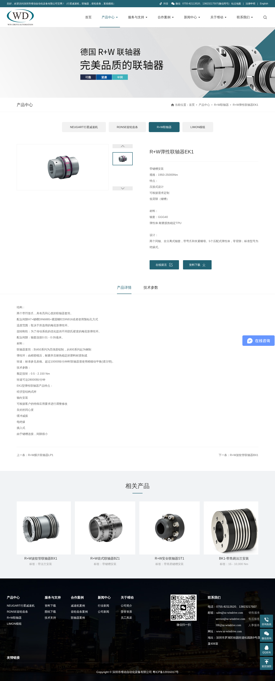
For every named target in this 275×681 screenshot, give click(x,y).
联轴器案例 (78, 617)
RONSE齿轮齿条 (127, 127)
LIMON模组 (197, 127)
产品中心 (108, 17)
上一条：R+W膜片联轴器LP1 (35, 455)
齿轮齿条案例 (79, 611)
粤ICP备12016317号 (166, 672)
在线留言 (161, 264)
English (264, 3)
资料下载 (50, 605)
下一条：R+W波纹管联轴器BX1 (238, 455)
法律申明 (250, 3)
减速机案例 (78, 605)
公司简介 (126, 605)
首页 (88, 17)
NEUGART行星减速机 (84, 127)
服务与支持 (136, 17)
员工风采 (126, 617)
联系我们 (243, 17)
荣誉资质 (126, 611)
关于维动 (216, 17)
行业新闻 (103, 605)
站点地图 (236, 3)
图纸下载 (50, 611)
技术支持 (50, 617)
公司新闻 (103, 611)
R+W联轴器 (221, 104)
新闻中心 (190, 17)
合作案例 (164, 17)
